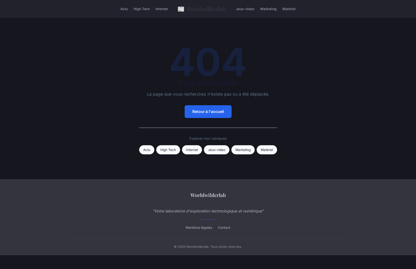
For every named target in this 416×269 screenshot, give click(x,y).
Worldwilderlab (201, 9)
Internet (162, 9)
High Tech (142, 9)
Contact (224, 227)
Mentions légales (199, 227)
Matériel (289, 9)
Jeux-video (245, 9)
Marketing (268, 9)
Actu (124, 9)
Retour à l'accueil (208, 111)
